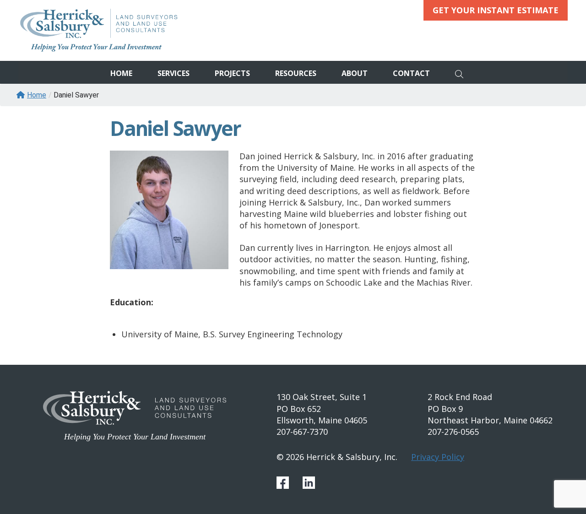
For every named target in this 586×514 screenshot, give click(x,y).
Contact (411, 73)
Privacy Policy (437, 456)
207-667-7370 (302, 431)
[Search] (462, 72)
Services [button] (173, 73)
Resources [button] (295, 73)
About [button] (355, 73)
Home (121, 73)
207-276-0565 (453, 431)
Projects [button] (232, 73)
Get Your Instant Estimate (496, 10)
